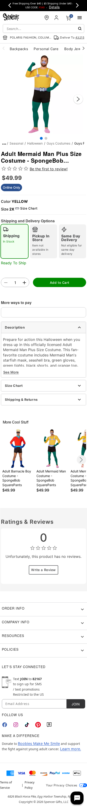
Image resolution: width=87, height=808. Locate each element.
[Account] (56, 17)
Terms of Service (6, 784)
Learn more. (70, 749)
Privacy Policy (30, 784)
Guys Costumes (58, 143)
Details (54, 7)
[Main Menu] (79, 17)
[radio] (14, 241)
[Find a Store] (46, 17)
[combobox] (43, 28)
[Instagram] (16, 724)
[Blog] (49, 724)
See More (11, 372)
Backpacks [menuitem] (19, 49)
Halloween (35, 143)
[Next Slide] (78, 99)
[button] (43, 94)
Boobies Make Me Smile (39, 743)
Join (76, 704)
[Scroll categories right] (83, 48)
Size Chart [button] (28, 208)
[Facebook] (4, 724)
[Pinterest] (38, 724)
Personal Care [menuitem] (46, 49)
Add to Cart (59, 282)
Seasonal (16, 143)
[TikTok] (27, 724)
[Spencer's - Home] (11, 17)
